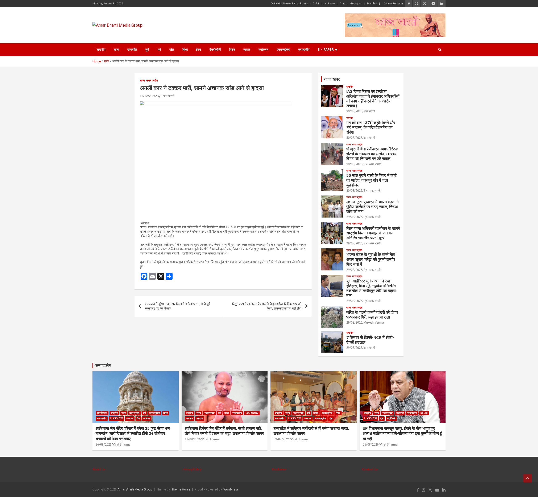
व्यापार (246, 49)
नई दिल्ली (391, 418)
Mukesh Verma (374, 322)
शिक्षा (185, 49)
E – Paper (326, 49)
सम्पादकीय (303, 49)
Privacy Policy (191, 469)
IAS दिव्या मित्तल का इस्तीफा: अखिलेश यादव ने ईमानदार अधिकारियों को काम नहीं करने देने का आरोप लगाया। (372, 98)
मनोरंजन (263, 49)
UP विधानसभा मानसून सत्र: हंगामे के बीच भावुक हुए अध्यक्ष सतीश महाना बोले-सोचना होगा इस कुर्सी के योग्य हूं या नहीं (402, 433)
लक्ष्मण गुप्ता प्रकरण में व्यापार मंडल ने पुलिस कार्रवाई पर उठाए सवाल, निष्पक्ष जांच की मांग (372, 206)
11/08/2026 (193, 439)
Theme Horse (180, 489)
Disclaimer (279, 469)
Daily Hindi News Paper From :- (289, 3)
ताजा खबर (332, 79)
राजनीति (132, 49)
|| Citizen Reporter (392, 3)
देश (138, 418)
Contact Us (370, 469)
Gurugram (356, 3)
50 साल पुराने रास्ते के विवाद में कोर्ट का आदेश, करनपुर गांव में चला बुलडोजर (371, 180)
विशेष (232, 49)
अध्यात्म (129, 418)
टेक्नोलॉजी (215, 49)
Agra (342, 3)
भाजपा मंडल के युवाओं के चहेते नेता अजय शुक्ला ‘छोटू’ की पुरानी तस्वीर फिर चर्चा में (370, 259)
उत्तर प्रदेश (152, 80)
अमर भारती (369, 111)
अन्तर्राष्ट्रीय (320, 418)
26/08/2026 (104, 444)
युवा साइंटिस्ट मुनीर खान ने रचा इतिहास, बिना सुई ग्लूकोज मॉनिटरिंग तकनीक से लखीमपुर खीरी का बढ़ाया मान (371, 288)
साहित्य (146, 418)
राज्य (116, 49)
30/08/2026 (354, 111)
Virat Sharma (122, 444)
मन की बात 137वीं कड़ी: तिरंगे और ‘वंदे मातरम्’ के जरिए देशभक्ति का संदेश (370, 127)
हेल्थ (198, 49)
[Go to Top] (527, 478)
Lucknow (329, 3)
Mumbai (372, 3)
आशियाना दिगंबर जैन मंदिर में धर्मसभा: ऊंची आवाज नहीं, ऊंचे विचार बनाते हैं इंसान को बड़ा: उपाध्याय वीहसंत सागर (224, 431)
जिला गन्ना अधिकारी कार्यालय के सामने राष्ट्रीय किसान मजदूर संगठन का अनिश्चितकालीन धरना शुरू (373, 233)
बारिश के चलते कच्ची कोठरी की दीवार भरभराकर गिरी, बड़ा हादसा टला (372, 315)
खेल (171, 49)
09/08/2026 (282, 439)
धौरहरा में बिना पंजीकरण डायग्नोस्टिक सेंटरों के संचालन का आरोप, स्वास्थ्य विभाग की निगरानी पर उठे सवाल (372, 154)
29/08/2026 (354, 217)
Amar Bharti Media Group (134, 489)
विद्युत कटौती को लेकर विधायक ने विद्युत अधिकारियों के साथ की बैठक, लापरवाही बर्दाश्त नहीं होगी (266, 306)
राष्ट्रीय (101, 49)
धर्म (159, 49)
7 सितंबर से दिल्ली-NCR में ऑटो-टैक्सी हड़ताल (370, 340)
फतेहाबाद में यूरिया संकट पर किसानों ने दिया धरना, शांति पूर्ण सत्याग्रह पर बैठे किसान (177, 306)
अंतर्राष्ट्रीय (102, 413)
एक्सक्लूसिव (283, 49)
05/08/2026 (371, 444)
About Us (98, 469)
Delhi (316, 3)
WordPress (231, 489)
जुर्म (147, 49)
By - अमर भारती (165, 96)
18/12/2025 (148, 96)
